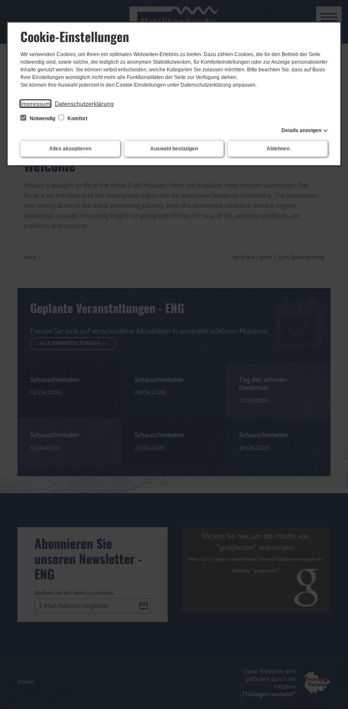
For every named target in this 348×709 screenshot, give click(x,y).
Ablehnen (278, 149)
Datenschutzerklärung (84, 103)
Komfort (76, 118)
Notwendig (42, 118)
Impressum (35, 103)
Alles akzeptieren (70, 149)
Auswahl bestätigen (174, 149)
